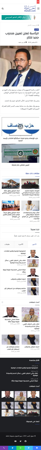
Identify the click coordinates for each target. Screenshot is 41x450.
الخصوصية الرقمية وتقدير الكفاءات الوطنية (15, 252)
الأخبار (29, 25)
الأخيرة (21, 244)
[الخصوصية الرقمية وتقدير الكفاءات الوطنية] (33, 254)
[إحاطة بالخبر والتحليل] (20, 17)
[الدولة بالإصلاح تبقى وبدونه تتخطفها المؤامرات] (8, 405)
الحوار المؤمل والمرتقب (18, 279)
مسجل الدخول (26, 236)
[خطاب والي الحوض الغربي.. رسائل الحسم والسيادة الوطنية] (33, 263)
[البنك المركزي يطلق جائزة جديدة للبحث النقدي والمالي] (11, 184)
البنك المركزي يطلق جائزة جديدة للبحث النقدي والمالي (11, 191)
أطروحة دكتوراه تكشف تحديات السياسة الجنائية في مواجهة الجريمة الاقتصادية (30, 192)
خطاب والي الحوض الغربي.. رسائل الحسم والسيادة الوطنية (15, 261)
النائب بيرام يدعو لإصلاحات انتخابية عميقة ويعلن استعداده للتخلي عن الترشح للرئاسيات (30, 215)
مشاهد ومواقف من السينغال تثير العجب (15, 289)
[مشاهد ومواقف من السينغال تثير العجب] (33, 291)
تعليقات (7, 244)
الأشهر (34, 244)
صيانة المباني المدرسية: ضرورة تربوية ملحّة (14, 270)
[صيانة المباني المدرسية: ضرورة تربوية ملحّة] (33, 273)
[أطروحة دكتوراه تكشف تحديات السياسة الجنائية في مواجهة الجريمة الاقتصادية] (30, 184)
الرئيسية (35, 25)
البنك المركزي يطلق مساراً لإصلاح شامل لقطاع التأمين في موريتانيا (11, 214)
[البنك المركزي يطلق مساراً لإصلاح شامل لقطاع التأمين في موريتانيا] (11, 206)
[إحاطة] (30, 8)
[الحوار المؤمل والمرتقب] (33, 282)
